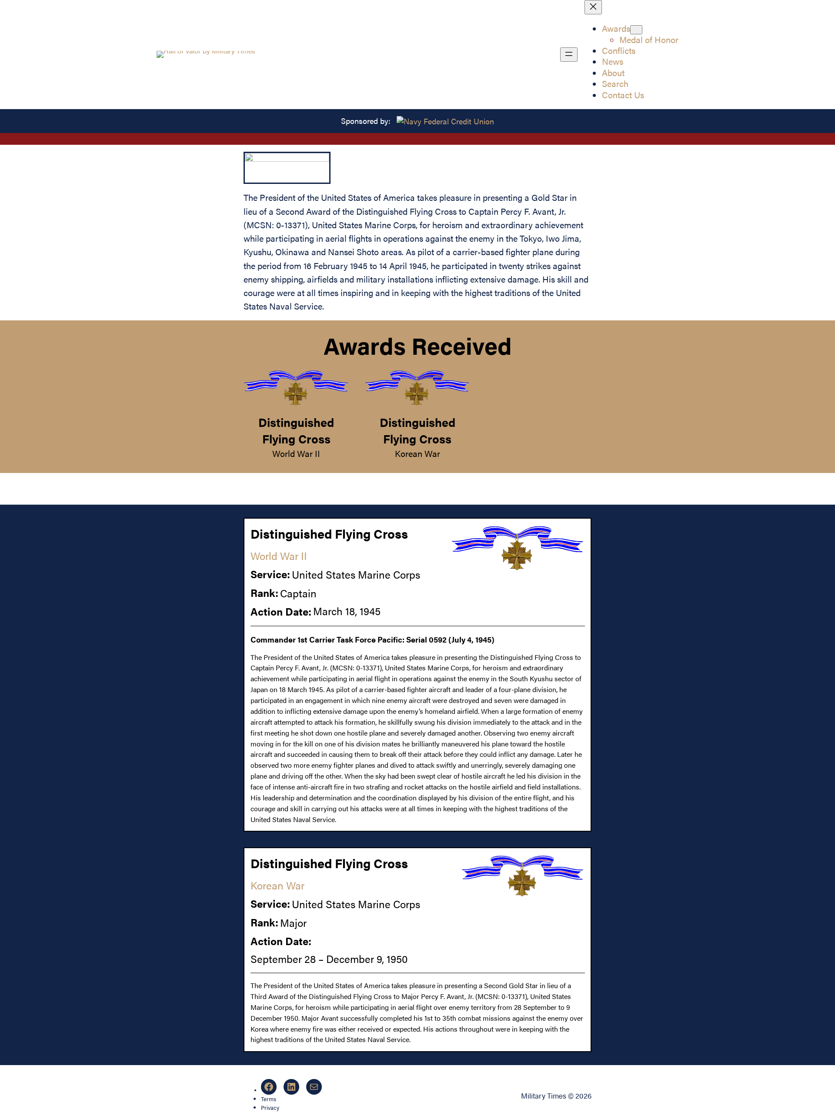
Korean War (417, 453)
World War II (296, 453)
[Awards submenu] (636, 29)
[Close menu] (593, 7)
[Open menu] (569, 54)
